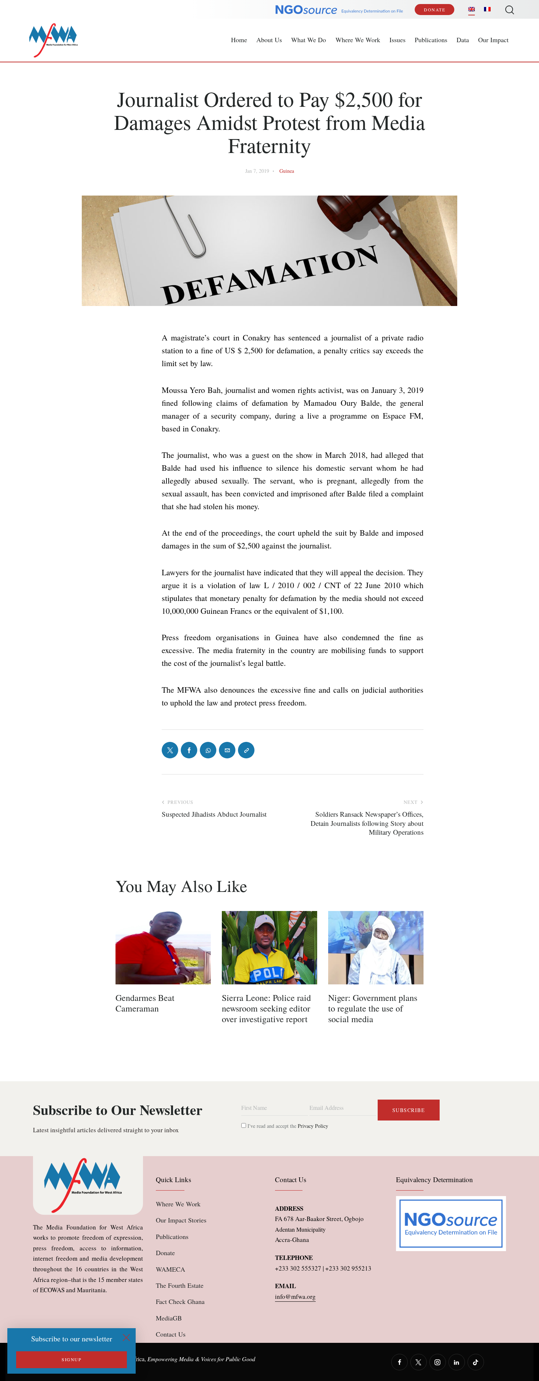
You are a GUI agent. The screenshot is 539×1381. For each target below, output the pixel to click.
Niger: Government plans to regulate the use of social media (372, 1008)
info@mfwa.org (295, 1296)
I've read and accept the (287, 1125)
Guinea (286, 170)
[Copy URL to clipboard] (246, 750)
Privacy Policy (313, 1125)
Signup (71, 1359)
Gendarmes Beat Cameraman (145, 1003)
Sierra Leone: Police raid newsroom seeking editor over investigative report (266, 1008)
